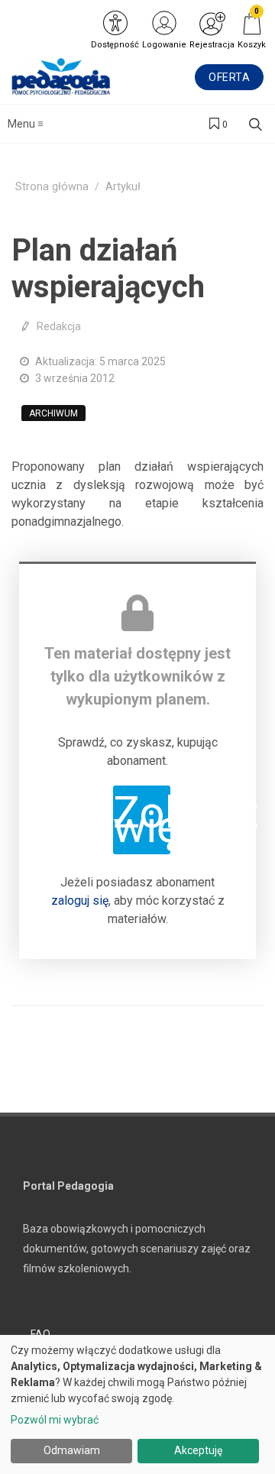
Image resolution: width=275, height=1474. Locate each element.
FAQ (40, 1334)
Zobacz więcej (141, 819)
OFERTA (229, 77)
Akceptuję (198, 1450)
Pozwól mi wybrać (55, 1420)
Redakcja (59, 326)
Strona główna (52, 186)
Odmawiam (72, 1450)
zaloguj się (79, 900)
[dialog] (137, 1404)
